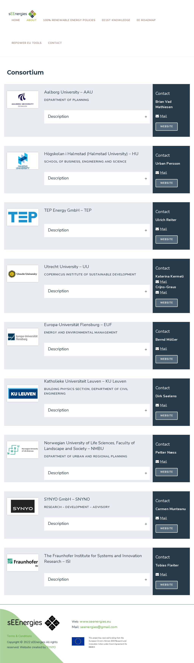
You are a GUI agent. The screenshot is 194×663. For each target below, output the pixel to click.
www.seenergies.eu (95, 621)
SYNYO (51, 647)
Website (166, 126)
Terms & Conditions (19, 636)
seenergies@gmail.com (98, 627)
